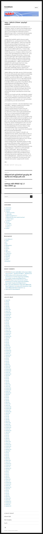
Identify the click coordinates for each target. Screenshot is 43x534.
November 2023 (8, 352)
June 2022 (7, 378)
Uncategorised (8, 209)
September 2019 (8, 430)
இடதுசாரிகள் (7, 261)
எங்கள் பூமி (7, 258)
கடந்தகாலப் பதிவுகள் (9, 513)
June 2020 (7, 416)
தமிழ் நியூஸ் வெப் (8, 245)
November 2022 (8, 370)
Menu (36, 7)
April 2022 (7, 381)
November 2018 (8, 446)
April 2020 (7, 419)
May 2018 (7, 455)
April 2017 (7, 476)
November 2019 (8, 427)
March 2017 (7, 477)
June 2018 (7, 454)
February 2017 (8, 479)
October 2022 (7, 372)
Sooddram (8, 7)
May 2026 (7, 304)
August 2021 (7, 394)
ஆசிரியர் (7, 164)
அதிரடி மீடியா (7, 251)
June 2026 (7, 303)
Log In (5, 523)
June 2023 (7, 359)
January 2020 (7, 424)
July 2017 (7, 471)
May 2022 (7, 380)
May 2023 (7, 361)
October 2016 (7, 485)
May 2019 (7, 436)
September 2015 (8, 506)
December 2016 (8, 482)
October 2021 (7, 391)
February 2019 (8, 441)
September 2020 (8, 411)
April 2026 (7, 306)
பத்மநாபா (7, 247)
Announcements (8, 207)
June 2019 (7, 435)
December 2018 (8, 444)
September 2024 (8, 336)
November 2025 (8, 314)
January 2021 (7, 405)
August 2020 (7, 413)
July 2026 (7, 301)
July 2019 (7, 433)
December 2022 (8, 369)
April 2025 (7, 325)
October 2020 (7, 410)
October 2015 (7, 504)
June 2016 (7, 491)
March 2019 (7, 440)
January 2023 (7, 367)
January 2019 (7, 443)
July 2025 (7, 320)
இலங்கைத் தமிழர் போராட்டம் (12, 215)
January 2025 (7, 329)
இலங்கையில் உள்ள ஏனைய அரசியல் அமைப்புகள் (16, 217)
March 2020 (7, 421)
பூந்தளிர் (7, 240)
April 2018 (7, 457)
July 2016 (7, 490)
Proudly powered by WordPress (13, 530)
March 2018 (7, 458)
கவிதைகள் (7, 222)
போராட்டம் (8, 226)
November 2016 (8, 484)
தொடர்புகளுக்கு (7, 519)
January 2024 (7, 348)
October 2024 (7, 334)
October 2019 (7, 429)
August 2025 (7, 318)
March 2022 (7, 383)
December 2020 (8, 407)
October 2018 (7, 447)
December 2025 (8, 312)
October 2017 (7, 466)
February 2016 (8, 498)
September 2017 (8, 468)
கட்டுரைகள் (7, 211)
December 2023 (8, 350)
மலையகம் (7, 248)
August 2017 (7, 469)
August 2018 (7, 451)
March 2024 (7, 345)
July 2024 (7, 339)
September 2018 (8, 449)
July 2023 (7, 358)
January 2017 (7, 480)
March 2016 (7, 496)
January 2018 (7, 462)
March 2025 (7, 326)
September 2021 (8, 392)
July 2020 (7, 414)
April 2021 (7, 400)
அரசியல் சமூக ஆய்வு (18, 164)
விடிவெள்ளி (7, 256)
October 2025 (7, 315)
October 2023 (7, 353)
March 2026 (7, 307)
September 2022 (8, 374)
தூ (5, 242)
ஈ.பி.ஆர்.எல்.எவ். (8, 253)
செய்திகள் (7, 228)
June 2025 (7, 322)
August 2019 (7, 432)
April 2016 (7, 495)
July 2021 (7, 396)
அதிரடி (6, 250)
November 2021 (8, 389)
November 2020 (8, 408)
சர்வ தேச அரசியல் (10, 218)
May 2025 (7, 323)
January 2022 (7, 386)
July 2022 (7, 377)
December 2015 (8, 501)
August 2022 (7, 375)
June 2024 (7, 340)
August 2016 (7, 488)
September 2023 (8, 355)
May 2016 (7, 493)
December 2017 (8, 463)
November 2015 (8, 502)
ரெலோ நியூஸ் (7, 254)
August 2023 (7, 356)
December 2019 (8, 425)
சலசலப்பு (7, 259)
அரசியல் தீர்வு (9, 214)
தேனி (6, 243)
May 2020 (7, 418)
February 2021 (8, 403)
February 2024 (8, 347)
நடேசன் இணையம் (8, 239)
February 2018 (8, 460)
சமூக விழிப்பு (9, 223)
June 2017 (7, 473)
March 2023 (7, 364)
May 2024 (7, 342)
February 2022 (8, 385)
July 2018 (7, 452)
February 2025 (8, 328)
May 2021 (7, 399)
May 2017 (7, 474)
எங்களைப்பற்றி (7, 516)
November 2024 (8, 333)
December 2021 (8, 388)
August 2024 (7, 337)
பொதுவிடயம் (9, 220)
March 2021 (7, 402)
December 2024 (8, 331)
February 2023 (8, 366)
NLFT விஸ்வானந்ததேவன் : (15, 289)
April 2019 (7, 438)
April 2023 (7, 363)
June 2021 (7, 397)
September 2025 (8, 317)
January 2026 (7, 311)
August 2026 (7, 300)
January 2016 (7, 499)
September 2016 (8, 487)
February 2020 (8, 422)
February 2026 (8, 309)
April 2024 (7, 344)
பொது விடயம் (9, 225)
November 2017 (8, 465)
